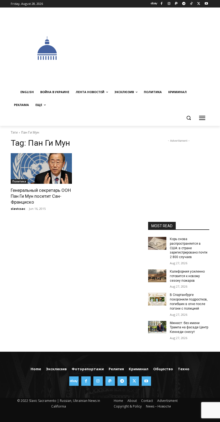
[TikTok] (191, 4)
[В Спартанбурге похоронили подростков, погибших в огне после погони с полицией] (157, 299)
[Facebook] (161, 4)
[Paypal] (176, 4)
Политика (19, 181)
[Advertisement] (152, 47)
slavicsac (18, 209)
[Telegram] (184, 4)
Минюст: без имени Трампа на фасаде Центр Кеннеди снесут (189, 327)
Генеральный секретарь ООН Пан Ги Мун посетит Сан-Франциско (41, 196)
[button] (188, 118)
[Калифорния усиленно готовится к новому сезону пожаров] (157, 275)
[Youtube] (206, 4)
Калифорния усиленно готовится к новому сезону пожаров (187, 276)
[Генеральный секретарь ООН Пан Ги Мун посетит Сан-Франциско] (41, 168)
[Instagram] (169, 4)
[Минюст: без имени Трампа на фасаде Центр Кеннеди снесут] (157, 327)
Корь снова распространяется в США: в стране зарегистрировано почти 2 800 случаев (188, 248)
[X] (199, 4)
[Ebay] (154, 4)
